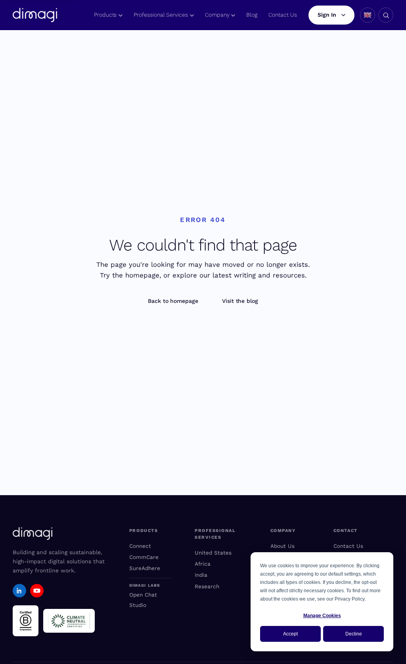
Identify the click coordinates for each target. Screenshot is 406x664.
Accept (290, 634)
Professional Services (161, 14)
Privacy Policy (349, 599)
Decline (353, 634)
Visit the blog (240, 301)
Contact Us (282, 14)
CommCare (144, 557)
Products (105, 14)
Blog (251, 14)
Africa (203, 564)
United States (213, 552)
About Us (282, 546)
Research (207, 586)
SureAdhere (144, 568)
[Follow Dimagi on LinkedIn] (19, 590)
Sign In (327, 14)
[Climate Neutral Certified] (69, 621)
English (367, 15)
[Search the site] (385, 15)
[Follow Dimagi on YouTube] (37, 590)
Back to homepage (173, 301)
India (201, 575)
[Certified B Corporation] (25, 620)
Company (217, 14)
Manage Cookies (322, 615)
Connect (140, 546)
